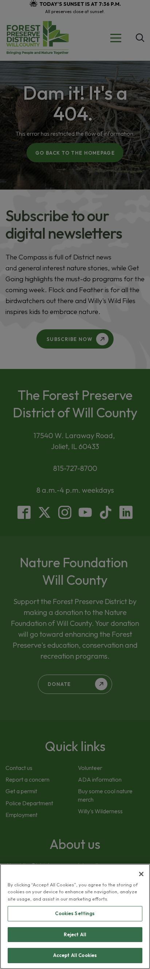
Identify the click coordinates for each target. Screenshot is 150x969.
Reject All (75, 934)
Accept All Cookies (75, 955)
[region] (75, 916)
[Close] (141, 874)
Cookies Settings (75, 913)
